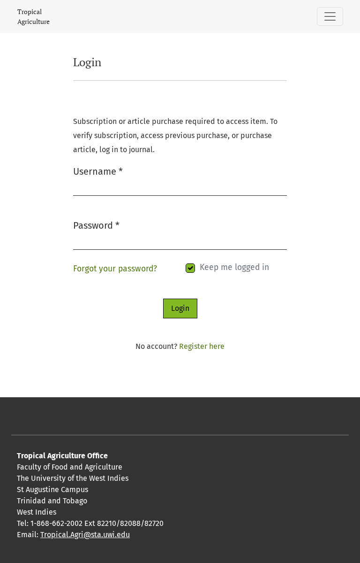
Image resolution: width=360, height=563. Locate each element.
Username (98, 171)
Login (180, 308)
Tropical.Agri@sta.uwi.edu (85, 534)
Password (96, 225)
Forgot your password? (115, 269)
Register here (202, 346)
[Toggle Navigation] (330, 16)
